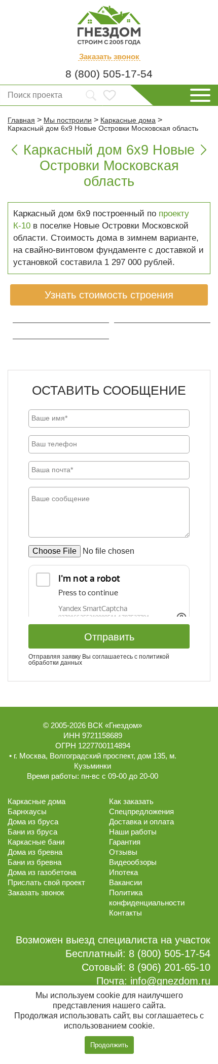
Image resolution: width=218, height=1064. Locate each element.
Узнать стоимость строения (109, 294)
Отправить (109, 636)
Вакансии (125, 882)
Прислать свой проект (46, 882)
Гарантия (124, 842)
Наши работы (133, 831)
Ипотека (123, 872)
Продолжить (109, 1045)
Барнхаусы (27, 811)
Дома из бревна (35, 852)
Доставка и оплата (141, 821)
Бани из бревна (34, 862)
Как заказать (131, 801)
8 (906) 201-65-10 (169, 967)
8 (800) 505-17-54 (109, 74)
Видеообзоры (133, 862)
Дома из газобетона (42, 872)
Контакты (125, 912)
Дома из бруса (33, 821)
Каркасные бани (36, 842)
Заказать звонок (109, 57)
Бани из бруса (32, 831)
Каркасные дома (36, 801)
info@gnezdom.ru (170, 980)
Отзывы (123, 852)
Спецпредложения (141, 811)
